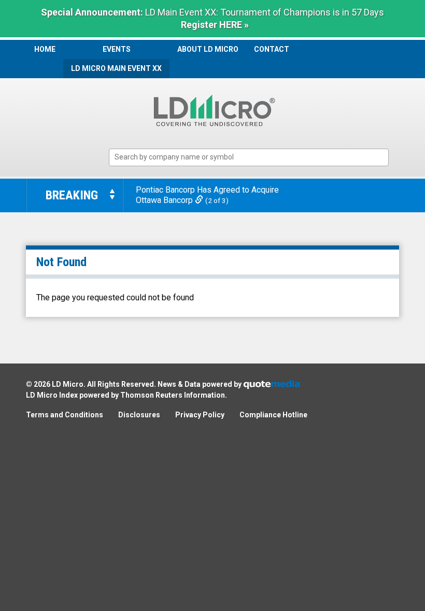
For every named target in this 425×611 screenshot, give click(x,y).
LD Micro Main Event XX (116, 68)
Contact (271, 49)
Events (117, 49)
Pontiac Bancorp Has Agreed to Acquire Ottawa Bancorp (207, 195)
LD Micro (67, 384)
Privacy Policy (199, 415)
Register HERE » (215, 24)
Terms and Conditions (64, 415)
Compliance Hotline (273, 415)
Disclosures (139, 415)
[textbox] (254, 157)
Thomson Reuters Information (172, 395)
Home (44, 49)
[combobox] (249, 158)
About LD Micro (207, 49)
